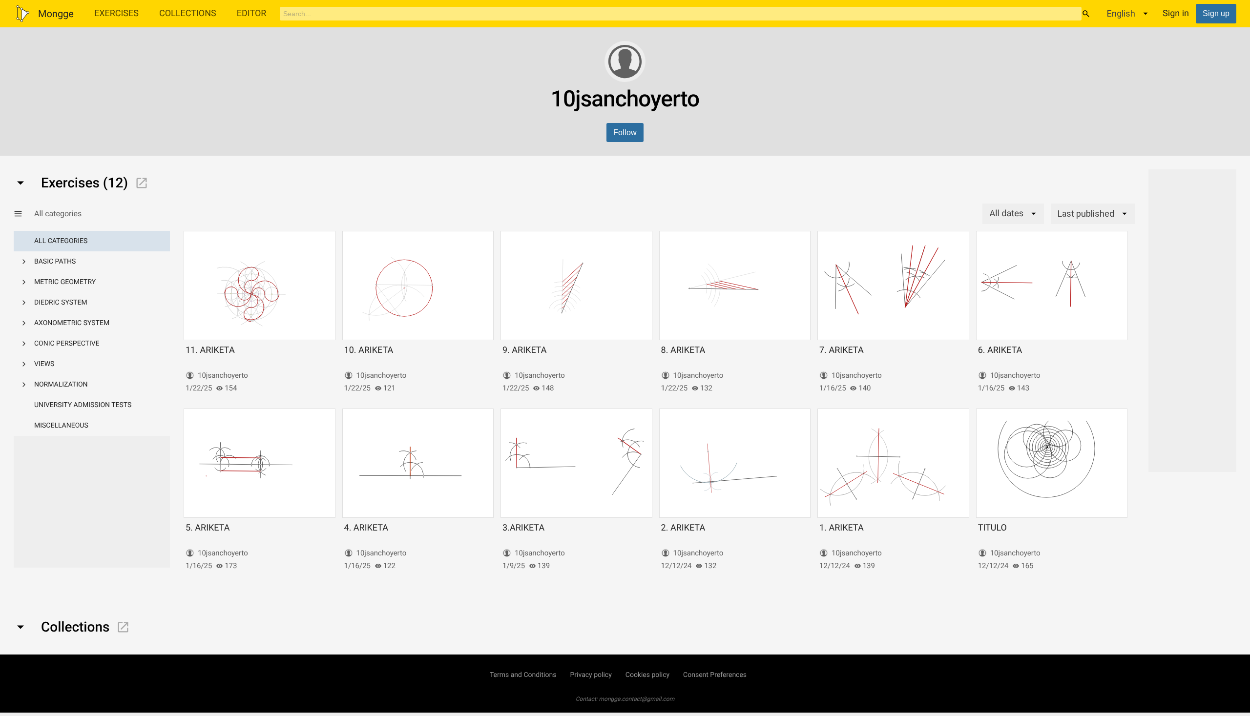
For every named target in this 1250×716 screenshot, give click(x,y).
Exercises (116, 13)
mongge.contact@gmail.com (637, 699)
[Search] (1086, 13)
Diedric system (60, 303)
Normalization (61, 385)
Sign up (1216, 13)
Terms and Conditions (523, 675)
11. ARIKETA (210, 350)
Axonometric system (71, 323)
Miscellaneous (61, 426)
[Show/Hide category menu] (24, 214)
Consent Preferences (715, 675)
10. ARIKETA (369, 350)
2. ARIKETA (683, 528)
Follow (625, 132)
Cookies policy (647, 675)
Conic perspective (67, 344)
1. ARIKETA (841, 528)
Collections (187, 13)
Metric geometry (65, 282)
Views (44, 364)
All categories (60, 241)
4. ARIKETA (366, 528)
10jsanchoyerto (223, 375)
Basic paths (55, 262)
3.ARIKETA (523, 528)
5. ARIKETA (208, 528)
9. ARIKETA (524, 350)
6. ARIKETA (1000, 350)
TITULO (992, 528)
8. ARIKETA (683, 350)
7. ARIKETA (841, 350)
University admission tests (82, 405)
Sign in (1176, 13)
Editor (252, 13)
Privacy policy (590, 675)
